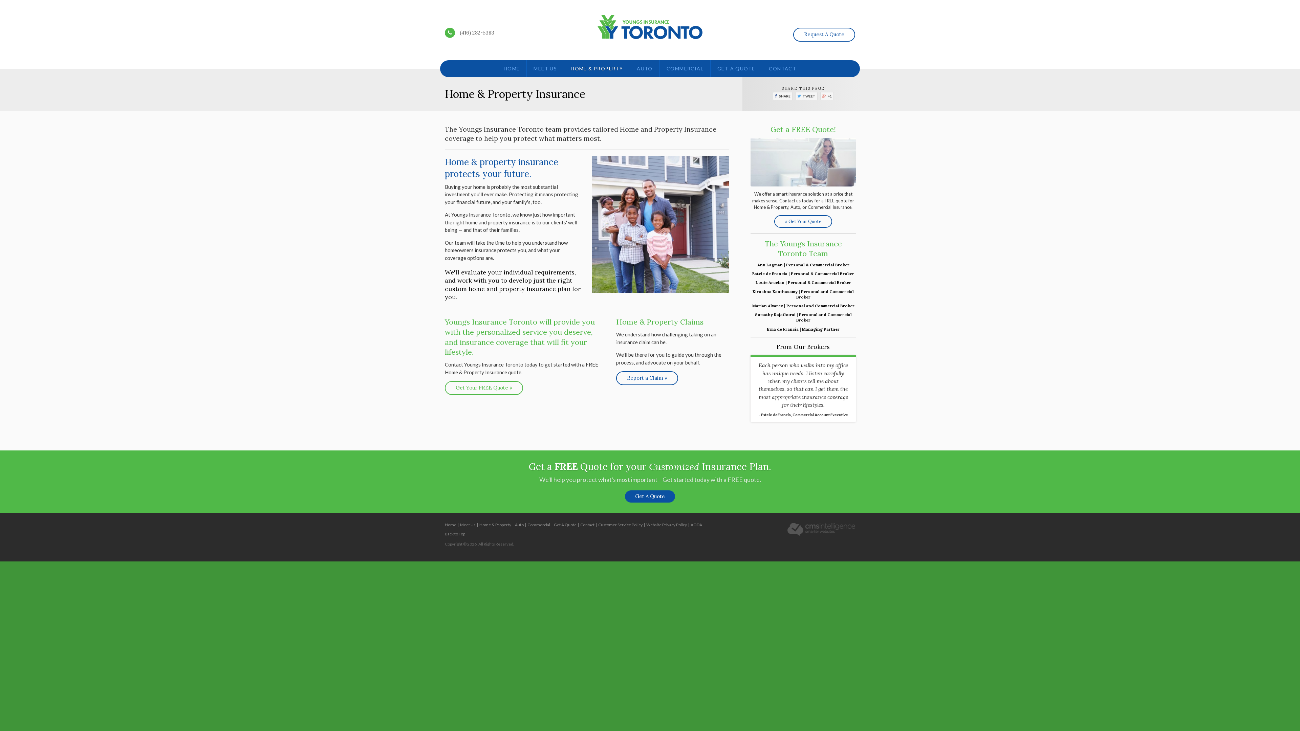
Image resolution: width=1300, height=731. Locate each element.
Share (784, 96)
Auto (645, 68)
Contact (782, 68)
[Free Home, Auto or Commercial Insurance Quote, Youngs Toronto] (803, 161)
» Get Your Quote (803, 221)
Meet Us (545, 68)
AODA (696, 524)
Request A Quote (824, 34)
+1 (830, 96)
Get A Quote (736, 68)
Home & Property (597, 68)
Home (512, 68)
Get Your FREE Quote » (484, 387)
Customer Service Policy (620, 524)
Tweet (809, 96)
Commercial (685, 68)
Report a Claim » (647, 378)
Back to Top (455, 533)
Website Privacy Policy (666, 524)
